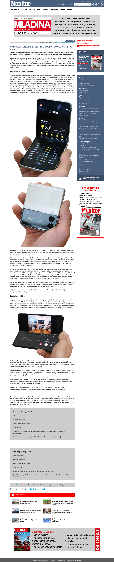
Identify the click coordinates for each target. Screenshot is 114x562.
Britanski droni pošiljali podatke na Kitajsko (30, 520)
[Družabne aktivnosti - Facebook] (92, 4)
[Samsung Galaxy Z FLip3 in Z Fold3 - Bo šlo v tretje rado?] (42, 136)
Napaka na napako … (84, 97)
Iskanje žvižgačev (83, 90)
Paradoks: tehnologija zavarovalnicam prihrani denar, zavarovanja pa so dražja (89, 110)
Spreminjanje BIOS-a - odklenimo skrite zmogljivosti (89, 156)
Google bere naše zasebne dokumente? (59, 520)
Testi (39, 9)
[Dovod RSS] (101, 4)
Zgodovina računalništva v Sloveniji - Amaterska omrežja (88, 129)
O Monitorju (81, 1)
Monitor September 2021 (67, 42)
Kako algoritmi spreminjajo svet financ (89, 108)
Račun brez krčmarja (84, 98)
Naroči (18, 485)
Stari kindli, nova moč (84, 159)
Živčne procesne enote (84, 92)
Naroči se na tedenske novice (89, 46)
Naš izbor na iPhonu (84, 171)
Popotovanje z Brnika (84, 83)
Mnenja (54, 9)
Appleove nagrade (83, 167)
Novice (32, 9)
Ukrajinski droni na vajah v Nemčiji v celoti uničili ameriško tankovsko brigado (62, 503)
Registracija (62, 4)
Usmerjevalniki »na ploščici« (86, 161)
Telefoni (71, 40)
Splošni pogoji (61, 560)
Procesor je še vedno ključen (86, 143)
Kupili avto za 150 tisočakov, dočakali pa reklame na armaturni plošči (62, 512)
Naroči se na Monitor (86, 41)
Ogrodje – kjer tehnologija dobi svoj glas (89, 121)
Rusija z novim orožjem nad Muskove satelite (28, 502)
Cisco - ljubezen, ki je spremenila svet (88, 126)
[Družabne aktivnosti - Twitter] (95, 4)
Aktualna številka (19, 9)
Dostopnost (71, 560)
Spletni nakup (84, 43)
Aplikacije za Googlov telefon (86, 166)
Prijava (70, 4)
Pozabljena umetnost (84, 103)
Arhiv (62, 9)
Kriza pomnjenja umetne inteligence (88, 138)
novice (21, 499)
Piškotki (88, 1)
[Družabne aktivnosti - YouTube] (98, 4)
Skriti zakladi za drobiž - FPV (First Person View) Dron (89, 150)
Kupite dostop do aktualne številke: (90, 177)
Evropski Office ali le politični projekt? (88, 147)
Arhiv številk (84, 68)
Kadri (69, 9)
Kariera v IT (82, 120)
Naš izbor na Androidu (84, 169)
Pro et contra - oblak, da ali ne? (86, 85)
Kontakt (101, 1)
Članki (46, 9)
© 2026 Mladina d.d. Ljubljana (40, 560)
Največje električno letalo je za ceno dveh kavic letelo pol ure (30, 511)
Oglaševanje (94, 1)
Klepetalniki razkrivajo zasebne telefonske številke (89, 135)
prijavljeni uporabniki (37, 489)
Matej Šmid (57, 42)
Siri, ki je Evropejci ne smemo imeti (88, 79)
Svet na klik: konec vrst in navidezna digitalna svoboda (88, 114)
